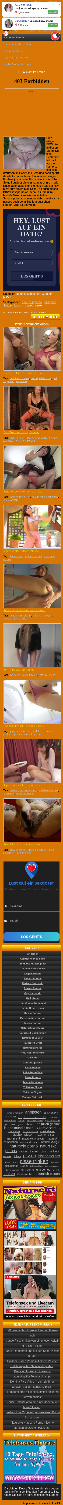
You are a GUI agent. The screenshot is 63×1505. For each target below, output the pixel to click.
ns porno (15, 674)
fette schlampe (13, 305)
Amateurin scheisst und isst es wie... (24, 610)
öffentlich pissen (48, 1174)
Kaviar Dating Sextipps (17, 64)
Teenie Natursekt (33, 1082)
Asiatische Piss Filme (33, 958)
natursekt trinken (28, 1151)
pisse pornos (11, 1162)
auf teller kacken (48, 790)
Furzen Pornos (32, 988)
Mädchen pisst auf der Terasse (21, 550)
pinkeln (17, 1156)
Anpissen (32, 953)
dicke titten (10, 1120)
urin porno (27, 1169)
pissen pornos (49, 1156)
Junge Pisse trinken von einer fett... (24, 491)
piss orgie (55, 1162)
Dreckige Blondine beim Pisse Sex (23, 372)
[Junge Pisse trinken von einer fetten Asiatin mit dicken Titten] (32, 467)
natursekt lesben (29, 1142)
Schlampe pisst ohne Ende (19, 669)
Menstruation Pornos (32, 1018)
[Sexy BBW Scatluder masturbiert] (32, 820)
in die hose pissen (46, 1128)
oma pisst (44, 1151)
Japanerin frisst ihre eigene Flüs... (23, 785)
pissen (29, 1155)
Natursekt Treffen (14, 50)
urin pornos (43, 1169)
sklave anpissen (25, 440)
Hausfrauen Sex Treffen (18, 44)
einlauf (21, 1120)
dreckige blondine (41, 378)
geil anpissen (52, 1120)
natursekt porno (23, 1146)
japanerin (9, 793)
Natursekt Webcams (33, 1052)
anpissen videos (32, 1117)
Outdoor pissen (32, 1062)
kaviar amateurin (42, 615)
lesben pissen (30, 1131)
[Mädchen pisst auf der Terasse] (32, 526)
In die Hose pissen (33, 1008)
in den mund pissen (19, 1128)
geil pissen (10, 1124)
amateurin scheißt (20, 615)
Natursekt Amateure (28, 293)
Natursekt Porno (33, 1047)
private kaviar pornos (15, 618)
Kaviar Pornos (32, 1013)
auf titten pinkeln (19, 378)
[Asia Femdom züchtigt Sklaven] (32, 408)
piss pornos (11, 1165)
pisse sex (21, 381)
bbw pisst (50, 302)
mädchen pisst (33, 556)
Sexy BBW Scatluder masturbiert (22, 844)
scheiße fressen (25, 793)
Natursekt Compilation (32, 1032)
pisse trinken (29, 674)
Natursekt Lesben (32, 1037)
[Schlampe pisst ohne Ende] (32, 645)
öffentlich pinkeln (25, 1174)
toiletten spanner (52, 1166)
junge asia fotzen (20, 731)
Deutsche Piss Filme (33, 968)
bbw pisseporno (32, 302)
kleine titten (16, 556)
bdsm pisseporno (37, 437)
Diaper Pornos (32, 973)
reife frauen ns (47, 674)
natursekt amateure (33, 1138)
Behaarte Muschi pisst (32, 963)
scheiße (24, 1166)
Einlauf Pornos (33, 978)
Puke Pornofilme (33, 1072)
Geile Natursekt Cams (16, 57)
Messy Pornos (32, 1023)
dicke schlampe (37, 849)
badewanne (53, 1117)
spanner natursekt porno (27, 734)
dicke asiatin (11, 499)
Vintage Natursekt (32, 1097)
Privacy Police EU (50, 1503)
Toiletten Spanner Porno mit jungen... (24, 725)
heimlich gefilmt (48, 1124)
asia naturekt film (20, 496)
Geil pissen (33, 998)
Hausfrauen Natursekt (33, 1003)
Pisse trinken (33, 1067)
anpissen (33, 1112)
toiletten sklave (36, 1166)
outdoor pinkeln (34, 305)
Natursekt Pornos (14, 37)
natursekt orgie (50, 1142)
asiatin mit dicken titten (45, 496)
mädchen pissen (21, 1134)
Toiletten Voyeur (33, 1092)
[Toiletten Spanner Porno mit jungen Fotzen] (32, 701)
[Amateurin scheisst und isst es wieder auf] (32, 586)
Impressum (30, 1503)
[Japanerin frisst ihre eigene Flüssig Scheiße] (32, 761)
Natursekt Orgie (32, 1042)
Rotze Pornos (33, 1077)
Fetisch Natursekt (32, 983)
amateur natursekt (15, 1113)
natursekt (13, 1138)
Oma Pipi (32, 1057)
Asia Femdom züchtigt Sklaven (21, 432)
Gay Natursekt (32, 993)
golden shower (26, 1124)
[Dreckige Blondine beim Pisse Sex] (32, 348)
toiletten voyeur (12, 1170)
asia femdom (17, 437)
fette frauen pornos (35, 1121)
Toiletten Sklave (32, 1087)
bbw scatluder (18, 849)
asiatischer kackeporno (23, 790)
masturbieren (23, 852)
